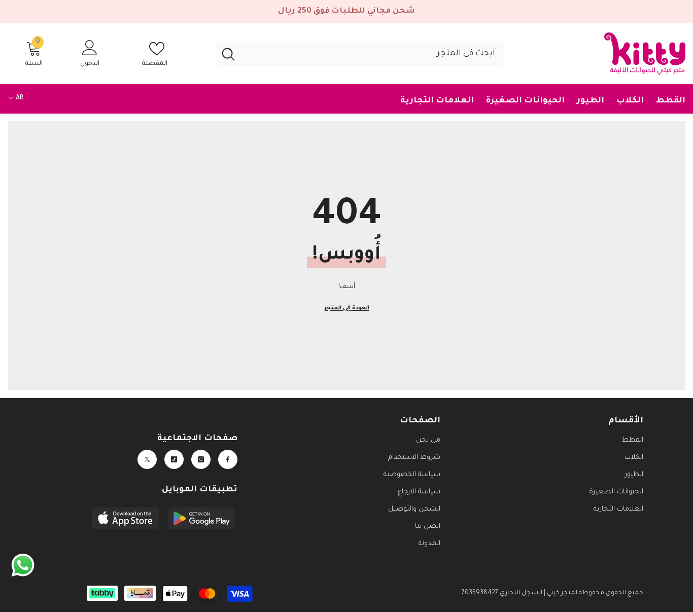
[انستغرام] (201, 459)
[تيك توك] (174, 459)
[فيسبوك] (227, 459)
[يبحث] (360, 54)
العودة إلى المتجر (346, 308)
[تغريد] (147, 459)
